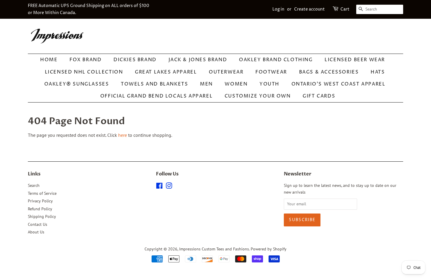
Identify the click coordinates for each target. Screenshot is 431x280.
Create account (309, 9)
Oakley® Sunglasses (76, 84)
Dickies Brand (135, 60)
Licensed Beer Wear (355, 60)
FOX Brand (85, 60)
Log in (278, 9)
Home (48, 60)
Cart (344, 9)
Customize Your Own (258, 96)
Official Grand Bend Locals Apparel (156, 96)
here (122, 135)
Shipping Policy (42, 216)
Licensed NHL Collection (84, 72)
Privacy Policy (40, 201)
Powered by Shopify (268, 249)
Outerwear (226, 72)
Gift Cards (319, 96)
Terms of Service (42, 193)
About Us (36, 232)
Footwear (271, 72)
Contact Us (37, 224)
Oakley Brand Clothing (276, 60)
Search (34, 185)
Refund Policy (40, 208)
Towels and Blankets (154, 84)
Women (236, 84)
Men (206, 84)
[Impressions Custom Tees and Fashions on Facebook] (159, 186)
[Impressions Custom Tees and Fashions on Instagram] (169, 186)
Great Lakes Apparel (166, 72)
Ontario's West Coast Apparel (338, 84)
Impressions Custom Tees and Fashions (214, 249)
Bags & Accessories (329, 72)
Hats (378, 72)
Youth (269, 84)
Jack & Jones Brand (198, 60)
